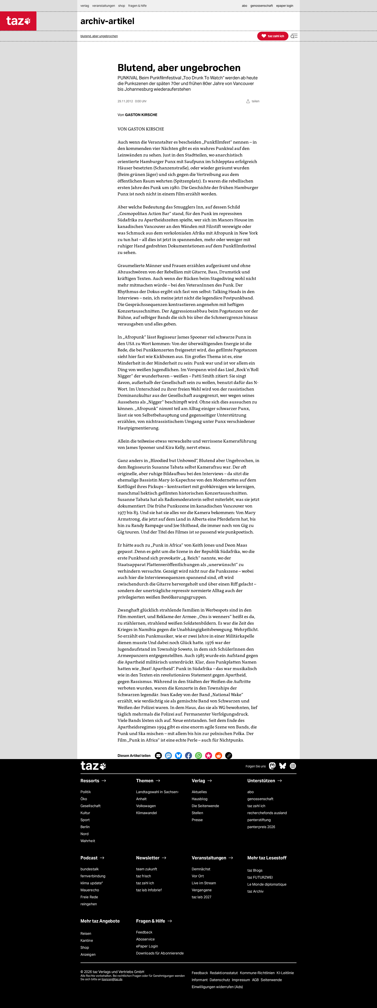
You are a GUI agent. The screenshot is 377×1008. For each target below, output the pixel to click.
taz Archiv (255, 891)
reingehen (89, 904)
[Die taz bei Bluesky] (282, 768)
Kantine (87, 940)
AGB (256, 980)
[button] (294, 36)
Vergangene (202, 890)
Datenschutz (220, 980)
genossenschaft (260, 799)
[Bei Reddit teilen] (218, 755)
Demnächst (201, 869)
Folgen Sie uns (256, 766)
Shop (85, 947)
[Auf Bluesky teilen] (178, 755)
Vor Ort (198, 876)
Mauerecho (90, 890)
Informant (200, 980)
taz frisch (143, 876)
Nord (85, 834)
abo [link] (244, 6)
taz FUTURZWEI (260, 877)
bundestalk (90, 869)
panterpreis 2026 (261, 827)
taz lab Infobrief (149, 890)
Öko (84, 799)
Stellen (197, 813)
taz (94, 766)
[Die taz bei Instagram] (293, 768)
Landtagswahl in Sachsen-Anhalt (157, 795)
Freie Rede (89, 897)
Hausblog (199, 799)
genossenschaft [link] (261, 6)
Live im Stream (204, 883)
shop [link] (121, 6)
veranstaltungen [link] (103, 6)
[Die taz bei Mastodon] (272, 768)
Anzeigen (88, 954)
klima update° (92, 883)
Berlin (85, 827)
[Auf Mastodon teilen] (168, 755)
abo (250, 792)
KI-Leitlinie (285, 973)
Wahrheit (88, 841)
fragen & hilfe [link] (137, 6)
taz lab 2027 (201, 897)
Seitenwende (271, 980)
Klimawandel (146, 813)
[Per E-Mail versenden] (158, 755)
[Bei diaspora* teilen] (208, 755)
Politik (86, 792)
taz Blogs (254, 870)
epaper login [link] (284, 6)
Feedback (144, 932)
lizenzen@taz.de (112, 979)
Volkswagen (146, 806)
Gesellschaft (91, 806)
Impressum (241, 980)
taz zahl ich (256, 806)
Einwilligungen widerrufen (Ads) (217, 987)
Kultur (85, 813)
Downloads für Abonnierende (160, 953)
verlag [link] (85, 6)
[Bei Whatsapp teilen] (198, 755)
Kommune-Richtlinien (258, 973)
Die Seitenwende (205, 806)
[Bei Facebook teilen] (188, 755)
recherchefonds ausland (267, 813)
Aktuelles (199, 792)
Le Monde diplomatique (266, 884)
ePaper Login (147, 946)
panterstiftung (259, 820)
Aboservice (145, 939)
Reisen (86, 933)
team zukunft (146, 869)
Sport (85, 820)
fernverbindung (93, 876)
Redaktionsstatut (224, 973)
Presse (197, 820)
